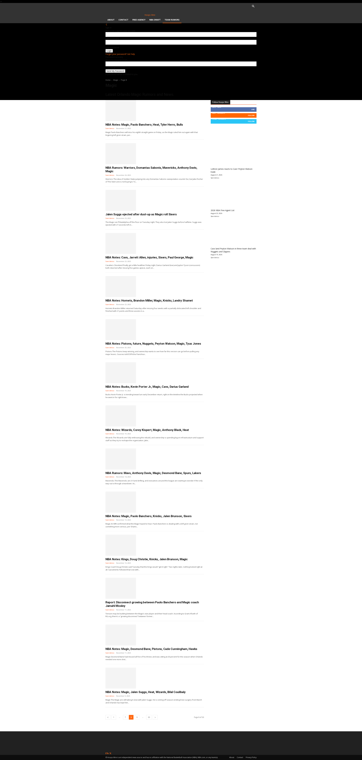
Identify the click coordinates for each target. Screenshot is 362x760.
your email (110, 67)
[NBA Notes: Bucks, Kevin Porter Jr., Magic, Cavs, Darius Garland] (120, 372)
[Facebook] (106, 753)
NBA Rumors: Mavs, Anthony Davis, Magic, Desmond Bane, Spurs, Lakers (153, 473)
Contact (123, 19)
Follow (251, 115)
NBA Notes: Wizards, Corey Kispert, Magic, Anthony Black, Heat (147, 430)
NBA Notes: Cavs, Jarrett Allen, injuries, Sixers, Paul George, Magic (149, 257)
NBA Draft (155, 19)
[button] (253, 6)
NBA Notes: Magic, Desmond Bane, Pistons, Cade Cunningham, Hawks (151, 649)
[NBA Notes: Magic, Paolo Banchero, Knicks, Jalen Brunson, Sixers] (120, 502)
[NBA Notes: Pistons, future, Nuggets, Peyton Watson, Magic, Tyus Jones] (120, 329)
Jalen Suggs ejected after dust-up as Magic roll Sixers (141, 214)
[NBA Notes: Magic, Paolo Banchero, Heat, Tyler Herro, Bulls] (120, 110)
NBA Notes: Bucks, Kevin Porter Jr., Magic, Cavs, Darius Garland (147, 386)
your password (112, 47)
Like (253, 109)
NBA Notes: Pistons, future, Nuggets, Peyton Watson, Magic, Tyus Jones (153, 343)
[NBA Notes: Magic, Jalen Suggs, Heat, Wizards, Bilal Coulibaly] (120, 678)
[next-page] (155, 717)
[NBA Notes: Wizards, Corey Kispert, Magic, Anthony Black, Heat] (120, 415)
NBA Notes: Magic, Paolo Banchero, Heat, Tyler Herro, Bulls (144, 124)
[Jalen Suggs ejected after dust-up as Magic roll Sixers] (120, 200)
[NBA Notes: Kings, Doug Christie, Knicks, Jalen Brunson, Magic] (120, 545)
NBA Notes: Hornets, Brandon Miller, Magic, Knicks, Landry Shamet (149, 300)
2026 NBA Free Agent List (222, 210)
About (111, 19)
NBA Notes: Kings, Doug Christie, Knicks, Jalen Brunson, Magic (146, 559)
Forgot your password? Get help (120, 54)
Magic (115, 80)
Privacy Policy (251, 757)
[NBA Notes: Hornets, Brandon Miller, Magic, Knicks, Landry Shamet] (120, 286)
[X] (110, 753)
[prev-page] (107, 717)
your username (112, 38)
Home (108, 80)
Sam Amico (109, 128)
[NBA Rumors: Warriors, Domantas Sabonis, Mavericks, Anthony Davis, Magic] (120, 153)
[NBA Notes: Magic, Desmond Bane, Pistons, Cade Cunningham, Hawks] (120, 635)
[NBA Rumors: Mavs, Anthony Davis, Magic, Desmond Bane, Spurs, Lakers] (120, 458)
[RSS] (108, 753)
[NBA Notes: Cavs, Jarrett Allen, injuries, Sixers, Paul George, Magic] (120, 243)
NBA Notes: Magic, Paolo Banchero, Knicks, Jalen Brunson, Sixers (148, 516)
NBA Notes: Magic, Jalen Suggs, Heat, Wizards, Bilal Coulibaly (145, 692)
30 (149, 717)
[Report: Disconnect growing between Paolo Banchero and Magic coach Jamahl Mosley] (120, 588)
